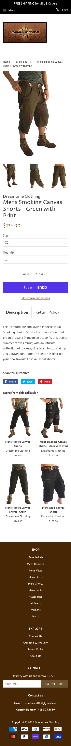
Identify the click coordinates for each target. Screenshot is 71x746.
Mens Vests (35, 570)
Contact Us (35, 636)
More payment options (35, 298)
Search (35, 616)
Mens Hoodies (35, 564)
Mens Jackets (35, 557)
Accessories (35, 596)
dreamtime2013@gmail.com (40, 703)
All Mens (35, 603)
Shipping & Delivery (35, 643)
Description (17, 312)
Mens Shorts (23, 62)
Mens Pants (35, 590)
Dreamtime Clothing (47, 722)
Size (5, 235)
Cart (64, 10)
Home (6, 62)
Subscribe (55, 684)
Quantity (8, 252)
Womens (36, 609)
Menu (11, 10)
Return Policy (47, 312)
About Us (35, 656)
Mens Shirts (36, 577)
